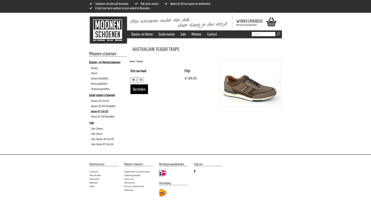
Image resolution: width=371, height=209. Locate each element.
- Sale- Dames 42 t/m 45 (102, 139)
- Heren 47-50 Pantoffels (102, 116)
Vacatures (129, 182)
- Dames (94, 68)
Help (91, 186)
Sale (183, 34)
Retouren (94, 179)
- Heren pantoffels (98, 83)
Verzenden (95, 175)
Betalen (93, 182)
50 (141, 79)
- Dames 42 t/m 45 (99, 101)
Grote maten (167, 34)
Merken (196, 34)
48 (133, 79)
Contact (212, 34)
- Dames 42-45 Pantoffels (103, 106)
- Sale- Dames (96, 128)
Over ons (129, 179)
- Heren (93, 73)
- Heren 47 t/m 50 (99, 111)
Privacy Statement (134, 186)
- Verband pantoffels (100, 89)
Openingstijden (132, 175)
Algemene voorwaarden (137, 171)
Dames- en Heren (142, 34)
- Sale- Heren (96, 133)
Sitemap (128, 190)
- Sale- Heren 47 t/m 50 (101, 144)
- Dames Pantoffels (99, 78)
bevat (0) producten (246, 22)
